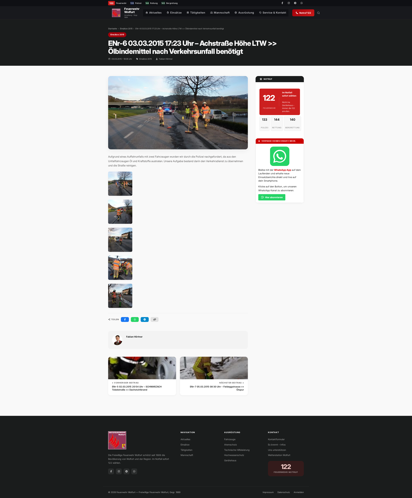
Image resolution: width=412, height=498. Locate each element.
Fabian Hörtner (166, 59)
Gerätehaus (230, 460)
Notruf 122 (305, 12)
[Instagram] (288, 3)
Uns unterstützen (277, 450)
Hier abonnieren (274, 197)
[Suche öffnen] (318, 13)
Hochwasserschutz (234, 455)
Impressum (268, 492)
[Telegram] (295, 3)
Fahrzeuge (229, 439)
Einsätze (176, 12)
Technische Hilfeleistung (237, 450)
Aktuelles (155, 12)
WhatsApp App (282, 170)
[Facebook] (282, 3)
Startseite (112, 28)
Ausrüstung (246, 12)
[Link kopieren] (155, 319)
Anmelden (299, 492)
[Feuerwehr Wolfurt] (116, 13)
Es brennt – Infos (277, 444)
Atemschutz (230, 444)
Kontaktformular (276, 439)
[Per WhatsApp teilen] (135, 319)
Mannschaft (222, 12)
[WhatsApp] (301, 3)
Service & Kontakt (274, 12)
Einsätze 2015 (126, 28)
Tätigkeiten (197, 12)
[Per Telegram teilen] (145, 319)
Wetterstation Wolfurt (279, 455)
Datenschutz (283, 492)
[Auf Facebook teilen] (125, 319)
